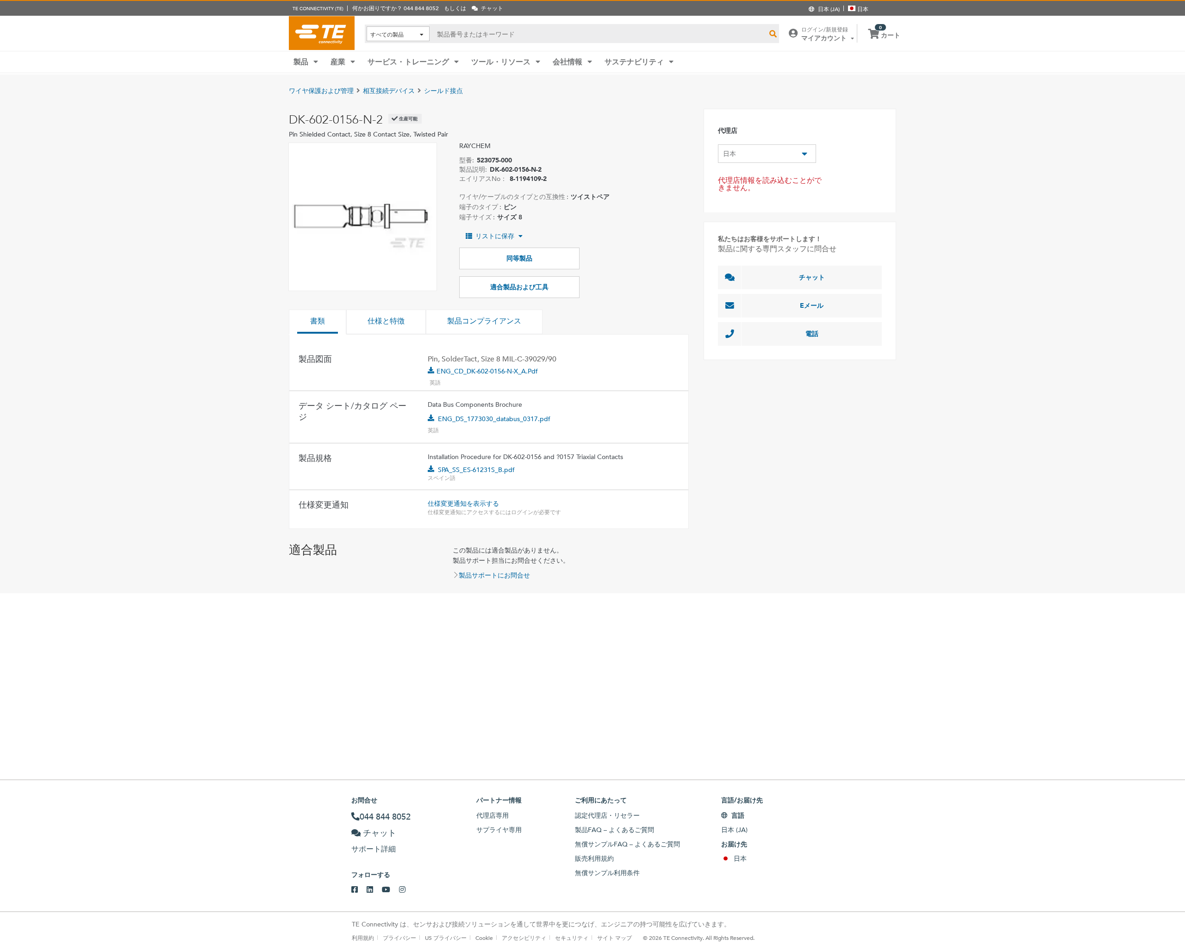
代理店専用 (492, 815)
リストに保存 (495, 236)
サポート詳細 (373, 849)
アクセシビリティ (524, 937)
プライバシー (399, 937)
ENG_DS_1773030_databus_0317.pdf (494, 419)
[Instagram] (406, 890)
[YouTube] (390, 890)
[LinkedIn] (374, 890)
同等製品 (519, 258)
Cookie (484, 937)
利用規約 (363, 937)
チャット (812, 277)
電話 (811, 333)
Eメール (811, 305)
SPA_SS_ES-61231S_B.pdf (476, 470)
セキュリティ (571, 937)
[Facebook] (359, 890)
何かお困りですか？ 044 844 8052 (395, 8)
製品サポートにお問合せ (494, 575)
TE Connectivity (322, 33)
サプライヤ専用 (499, 830)
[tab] (317, 322)
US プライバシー (446, 937)
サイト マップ (614, 937)
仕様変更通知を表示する (463, 503)
